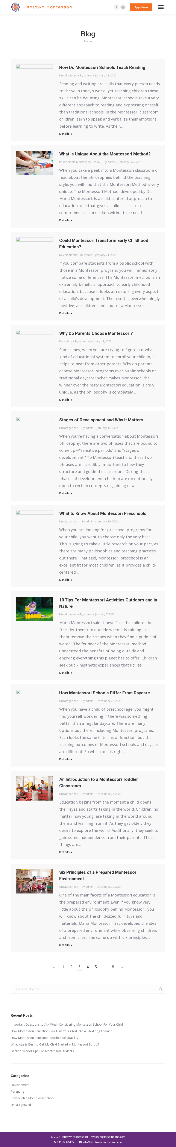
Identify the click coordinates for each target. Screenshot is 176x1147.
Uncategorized (68, 428)
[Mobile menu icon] (161, 7)
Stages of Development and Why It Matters (101, 419)
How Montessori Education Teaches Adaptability (45, 1038)
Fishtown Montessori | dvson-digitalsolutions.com (93, 1137)
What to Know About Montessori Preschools (102, 513)
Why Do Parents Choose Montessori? (96, 333)
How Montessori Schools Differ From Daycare (104, 692)
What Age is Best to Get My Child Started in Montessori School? (55, 1044)
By (86, 75)
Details (64, 134)
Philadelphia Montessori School (79, 162)
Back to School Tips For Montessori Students (43, 1051)
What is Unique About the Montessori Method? (105, 154)
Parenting (65, 341)
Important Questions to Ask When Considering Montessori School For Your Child (67, 1024)
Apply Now (141, 7)
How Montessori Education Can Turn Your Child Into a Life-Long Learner (61, 1031)
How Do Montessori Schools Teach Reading (102, 67)
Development (68, 75)
